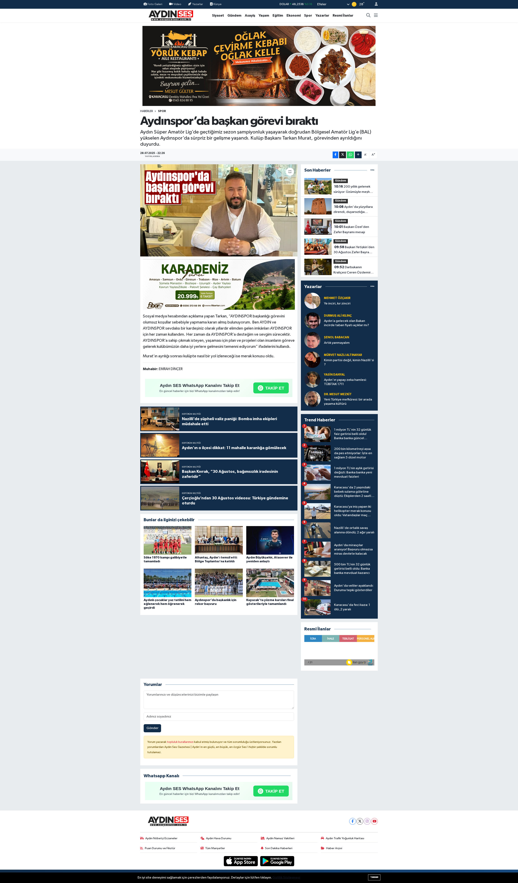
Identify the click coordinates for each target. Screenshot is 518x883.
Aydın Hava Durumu (218, 838)
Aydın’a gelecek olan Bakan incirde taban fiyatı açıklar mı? (346, 323)
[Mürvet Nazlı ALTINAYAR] (312, 359)
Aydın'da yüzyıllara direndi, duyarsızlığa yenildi (353, 210)
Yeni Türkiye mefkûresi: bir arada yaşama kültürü (348, 402)
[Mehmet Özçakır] (312, 300)
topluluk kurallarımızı (180, 741)
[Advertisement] (218, 646)
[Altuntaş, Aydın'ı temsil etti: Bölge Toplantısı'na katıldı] (219, 540)
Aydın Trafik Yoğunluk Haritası (345, 838)
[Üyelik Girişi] (374, 4)
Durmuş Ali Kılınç (338, 315)
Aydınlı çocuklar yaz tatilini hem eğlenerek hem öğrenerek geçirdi (167, 603)
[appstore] (241, 861)
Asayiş (250, 15)
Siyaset (218, 15)
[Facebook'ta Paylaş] (335, 155)
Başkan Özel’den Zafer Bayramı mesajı (351, 229)
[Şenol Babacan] (312, 340)
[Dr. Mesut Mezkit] (312, 399)
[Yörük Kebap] (259, 65)
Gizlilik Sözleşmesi (286, 877)
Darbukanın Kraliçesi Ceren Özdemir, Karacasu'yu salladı (352, 270)
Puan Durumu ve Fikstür (160, 848)
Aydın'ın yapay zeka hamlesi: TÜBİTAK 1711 (345, 382)
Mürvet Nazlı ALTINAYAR (343, 355)
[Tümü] (372, 170)
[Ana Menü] (376, 15)
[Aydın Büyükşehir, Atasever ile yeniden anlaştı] (270, 540)
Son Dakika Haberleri (278, 848)
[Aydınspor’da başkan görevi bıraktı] (218, 210)
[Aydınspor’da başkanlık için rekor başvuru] (219, 583)
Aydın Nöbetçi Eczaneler (161, 838)
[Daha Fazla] (358, 155)
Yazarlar (197, 4)
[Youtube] (374, 821)
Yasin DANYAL (334, 374)
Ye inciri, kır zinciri (337, 303)
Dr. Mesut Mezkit (338, 394)
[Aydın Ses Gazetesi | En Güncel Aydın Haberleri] (170, 15)
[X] (360, 821)
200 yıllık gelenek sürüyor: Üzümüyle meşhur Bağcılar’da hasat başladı (353, 189)
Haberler (146, 111)
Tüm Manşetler (215, 848)
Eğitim (278, 15)
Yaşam (264, 15)
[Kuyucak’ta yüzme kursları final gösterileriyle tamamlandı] (270, 583)
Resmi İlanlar (343, 15)
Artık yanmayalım (337, 343)
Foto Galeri (155, 4)
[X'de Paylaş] (342, 155)
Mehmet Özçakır (337, 298)
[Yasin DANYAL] (312, 379)
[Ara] (368, 15)
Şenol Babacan (336, 337)
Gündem (234, 15)
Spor (308, 15)
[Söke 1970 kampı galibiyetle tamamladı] (167, 540)
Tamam (374, 877)
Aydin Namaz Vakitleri (280, 838)
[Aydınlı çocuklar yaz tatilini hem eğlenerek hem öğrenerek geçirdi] (167, 583)
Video (177, 4)
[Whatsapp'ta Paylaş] (350, 155)
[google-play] (277, 861)
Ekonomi (294, 15)
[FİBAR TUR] (219, 285)
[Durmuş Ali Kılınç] (312, 320)
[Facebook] (352, 821)
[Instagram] (367, 821)
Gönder (152, 728)
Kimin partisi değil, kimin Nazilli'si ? (349, 362)
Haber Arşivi (334, 848)
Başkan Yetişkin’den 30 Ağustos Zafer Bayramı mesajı (353, 250)
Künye (217, 4)
